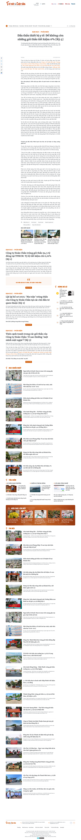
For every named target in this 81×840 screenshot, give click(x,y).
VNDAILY (61, 4)
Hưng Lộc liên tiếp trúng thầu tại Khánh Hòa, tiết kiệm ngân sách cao (37, 453)
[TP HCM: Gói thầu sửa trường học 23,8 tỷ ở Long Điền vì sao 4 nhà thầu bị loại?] (14, 658)
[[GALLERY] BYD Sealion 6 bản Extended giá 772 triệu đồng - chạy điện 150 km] (71, 293)
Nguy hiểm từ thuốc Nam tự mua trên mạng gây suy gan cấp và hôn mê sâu (38, 372)
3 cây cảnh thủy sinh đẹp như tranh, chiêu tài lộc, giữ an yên (66, 309)
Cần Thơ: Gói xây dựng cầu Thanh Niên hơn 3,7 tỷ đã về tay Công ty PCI (39, 776)
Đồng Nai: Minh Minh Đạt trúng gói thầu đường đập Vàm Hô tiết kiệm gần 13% (39, 641)
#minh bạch (33, 222)
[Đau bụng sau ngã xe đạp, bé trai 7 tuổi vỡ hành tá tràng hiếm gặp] (67, 514)
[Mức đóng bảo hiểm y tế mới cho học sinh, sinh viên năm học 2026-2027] (14, 389)
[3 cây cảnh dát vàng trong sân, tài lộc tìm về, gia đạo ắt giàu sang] (13, 514)
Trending (10, 25)
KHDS (54, 4)
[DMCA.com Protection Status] (40, 838)
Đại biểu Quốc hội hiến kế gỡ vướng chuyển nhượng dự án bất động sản (16, 499)
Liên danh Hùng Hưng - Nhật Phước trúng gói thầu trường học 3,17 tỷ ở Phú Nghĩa (39, 668)
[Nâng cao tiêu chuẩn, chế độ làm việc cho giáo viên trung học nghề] (14, 793)
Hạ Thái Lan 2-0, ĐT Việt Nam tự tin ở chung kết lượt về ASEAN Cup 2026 (66, 302)
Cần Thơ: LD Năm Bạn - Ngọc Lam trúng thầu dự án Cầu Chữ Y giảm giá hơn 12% (39, 749)
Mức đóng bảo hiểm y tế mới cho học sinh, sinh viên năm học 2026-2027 (37, 385)
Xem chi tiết (28, 287)
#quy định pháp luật (36, 224)
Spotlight (48, 25)
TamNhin (73, 4)
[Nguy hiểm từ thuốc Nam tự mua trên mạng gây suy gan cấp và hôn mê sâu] (14, 375)
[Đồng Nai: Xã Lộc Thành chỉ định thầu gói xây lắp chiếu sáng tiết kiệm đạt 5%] (14, 739)
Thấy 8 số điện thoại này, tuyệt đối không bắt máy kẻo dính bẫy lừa (64, 500)
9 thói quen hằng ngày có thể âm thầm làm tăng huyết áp (26, 521)
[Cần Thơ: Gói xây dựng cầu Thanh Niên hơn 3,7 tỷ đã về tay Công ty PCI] (14, 779)
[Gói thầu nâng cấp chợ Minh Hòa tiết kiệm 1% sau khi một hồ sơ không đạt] (14, 470)
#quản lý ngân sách (49, 222)
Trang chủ (7, 26)
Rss (74, 823)
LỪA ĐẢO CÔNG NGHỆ (61, 483)
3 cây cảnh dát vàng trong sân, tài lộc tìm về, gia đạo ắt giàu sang (13, 521)
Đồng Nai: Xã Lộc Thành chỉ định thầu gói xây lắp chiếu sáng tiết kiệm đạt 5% (38, 736)
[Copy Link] (1, 69)
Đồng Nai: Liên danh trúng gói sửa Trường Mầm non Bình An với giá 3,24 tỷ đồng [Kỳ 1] (38, 426)
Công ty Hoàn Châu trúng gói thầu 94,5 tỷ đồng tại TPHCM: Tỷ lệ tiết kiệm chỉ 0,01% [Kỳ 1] (27, 241)
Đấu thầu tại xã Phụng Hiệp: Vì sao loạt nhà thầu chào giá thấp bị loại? (38, 440)
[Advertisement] (40, 15)
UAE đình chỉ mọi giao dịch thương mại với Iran (40, 495)
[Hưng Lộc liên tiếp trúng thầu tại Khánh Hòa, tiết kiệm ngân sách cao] (14, 456)
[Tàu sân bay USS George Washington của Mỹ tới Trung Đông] (35, 488)
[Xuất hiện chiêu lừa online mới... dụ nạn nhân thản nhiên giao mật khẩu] (59, 488)
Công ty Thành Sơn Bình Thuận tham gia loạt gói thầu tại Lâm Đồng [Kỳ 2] (38, 722)
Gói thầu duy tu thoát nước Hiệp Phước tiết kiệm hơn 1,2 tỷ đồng (39, 681)
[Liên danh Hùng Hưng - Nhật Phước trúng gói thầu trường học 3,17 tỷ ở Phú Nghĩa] (14, 671)
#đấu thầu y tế (26, 222)
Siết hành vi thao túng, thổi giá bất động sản (17, 494)
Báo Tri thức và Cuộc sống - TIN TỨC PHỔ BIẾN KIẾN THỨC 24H (16, 4)
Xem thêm (51, 26)
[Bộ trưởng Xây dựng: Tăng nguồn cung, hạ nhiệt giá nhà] (11, 488)
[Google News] (1, 72)
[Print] (1, 66)
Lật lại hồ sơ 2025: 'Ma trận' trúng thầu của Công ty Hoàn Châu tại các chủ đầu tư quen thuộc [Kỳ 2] (40, 241)
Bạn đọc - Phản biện (40, 32)
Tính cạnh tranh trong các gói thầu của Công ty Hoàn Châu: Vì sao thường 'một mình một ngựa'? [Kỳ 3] (53, 241)
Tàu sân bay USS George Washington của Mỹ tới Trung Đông (46, 488)
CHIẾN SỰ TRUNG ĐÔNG (38, 483)
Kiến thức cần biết (28, 25)
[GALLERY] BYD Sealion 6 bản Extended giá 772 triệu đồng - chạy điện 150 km (63, 294)
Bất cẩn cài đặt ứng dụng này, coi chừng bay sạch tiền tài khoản (63, 495)
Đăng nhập (73, 25)
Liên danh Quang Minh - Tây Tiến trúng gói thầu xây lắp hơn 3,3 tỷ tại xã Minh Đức (38, 708)
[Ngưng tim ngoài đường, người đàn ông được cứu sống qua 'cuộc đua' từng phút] (40, 514)
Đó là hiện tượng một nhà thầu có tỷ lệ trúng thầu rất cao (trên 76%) (41, 65)
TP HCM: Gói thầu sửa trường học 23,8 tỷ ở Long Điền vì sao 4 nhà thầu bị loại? (38, 654)
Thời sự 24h (35, 25)
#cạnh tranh (40, 222)
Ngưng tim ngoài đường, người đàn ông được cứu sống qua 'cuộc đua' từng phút (40, 521)
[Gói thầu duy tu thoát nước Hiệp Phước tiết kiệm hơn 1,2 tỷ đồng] (14, 685)
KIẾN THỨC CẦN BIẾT (18, 508)
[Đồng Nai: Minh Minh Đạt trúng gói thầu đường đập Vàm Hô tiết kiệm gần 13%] (14, 644)
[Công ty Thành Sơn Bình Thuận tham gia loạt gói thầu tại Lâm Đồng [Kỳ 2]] (14, 725)
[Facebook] (1, 58)
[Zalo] (1, 61)
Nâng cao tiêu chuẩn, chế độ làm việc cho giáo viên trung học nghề (38, 790)
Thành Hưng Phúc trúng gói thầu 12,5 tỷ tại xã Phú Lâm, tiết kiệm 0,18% (38, 695)
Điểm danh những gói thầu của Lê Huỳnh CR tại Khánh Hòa (37, 399)
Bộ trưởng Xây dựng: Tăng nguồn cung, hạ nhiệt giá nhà (22, 488)
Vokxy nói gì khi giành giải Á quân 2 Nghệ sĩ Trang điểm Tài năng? (67, 322)
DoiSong (67, 4)
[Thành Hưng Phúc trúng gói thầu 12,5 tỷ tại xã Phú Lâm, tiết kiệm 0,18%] (14, 698)
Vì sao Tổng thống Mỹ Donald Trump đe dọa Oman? (40, 500)
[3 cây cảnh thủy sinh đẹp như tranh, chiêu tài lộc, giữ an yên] (54, 514)
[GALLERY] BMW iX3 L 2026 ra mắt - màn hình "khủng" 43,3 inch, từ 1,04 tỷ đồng (66, 315)
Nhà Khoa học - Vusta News (18, 25)
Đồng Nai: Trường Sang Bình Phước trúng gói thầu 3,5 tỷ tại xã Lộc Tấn (38, 763)
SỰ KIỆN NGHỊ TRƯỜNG (14, 483)
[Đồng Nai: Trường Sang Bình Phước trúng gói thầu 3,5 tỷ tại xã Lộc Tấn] (14, 766)
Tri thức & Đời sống (41, 25)
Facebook (71, 823)
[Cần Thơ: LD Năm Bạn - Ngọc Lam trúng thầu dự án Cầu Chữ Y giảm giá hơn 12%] (14, 752)
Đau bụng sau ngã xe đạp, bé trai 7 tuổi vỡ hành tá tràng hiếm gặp (67, 521)
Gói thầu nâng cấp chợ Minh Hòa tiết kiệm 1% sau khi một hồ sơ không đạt (37, 467)
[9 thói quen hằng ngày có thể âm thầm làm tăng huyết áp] (27, 514)
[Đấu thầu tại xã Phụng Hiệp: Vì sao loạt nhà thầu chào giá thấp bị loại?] (14, 443)
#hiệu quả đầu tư (26, 224)
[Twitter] (1, 64)
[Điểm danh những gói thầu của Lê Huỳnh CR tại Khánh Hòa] (14, 402)
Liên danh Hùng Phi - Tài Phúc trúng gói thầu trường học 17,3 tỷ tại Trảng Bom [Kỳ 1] (37, 413)
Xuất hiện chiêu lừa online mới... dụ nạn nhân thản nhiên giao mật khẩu (70, 488)
